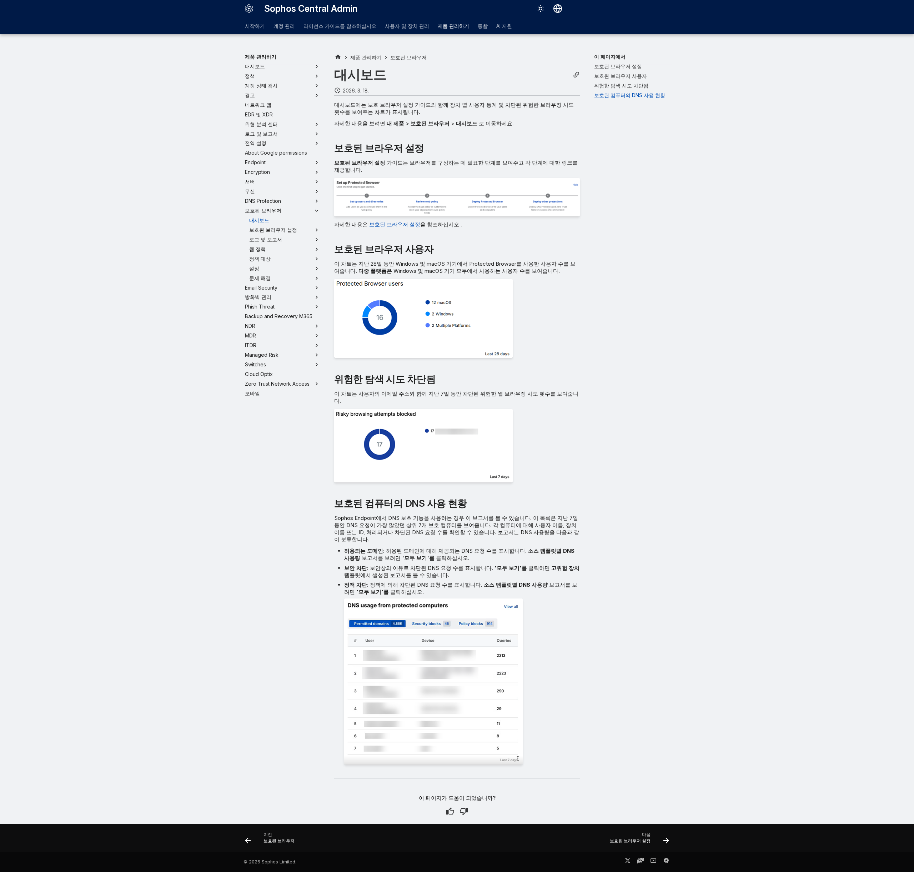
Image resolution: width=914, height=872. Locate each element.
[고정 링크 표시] (576, 75)
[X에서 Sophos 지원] (627, 862)
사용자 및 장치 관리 (407, 26)
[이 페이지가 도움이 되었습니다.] (450, 811)
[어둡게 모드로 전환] (540, 8)
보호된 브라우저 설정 (394, 224)
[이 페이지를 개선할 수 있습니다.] (464, 811)
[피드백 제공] (666, 862)
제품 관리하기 (453, 26)
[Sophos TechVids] (653, 862)
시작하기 (255, 26)
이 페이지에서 (610, 57)
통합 (483, 26)
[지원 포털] (640, 862)
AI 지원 (504, 26)
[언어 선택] (558, 8)
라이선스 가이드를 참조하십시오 (339, 26)
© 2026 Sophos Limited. (269, 862)
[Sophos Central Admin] (249, 8)
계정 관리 (284, 26)
